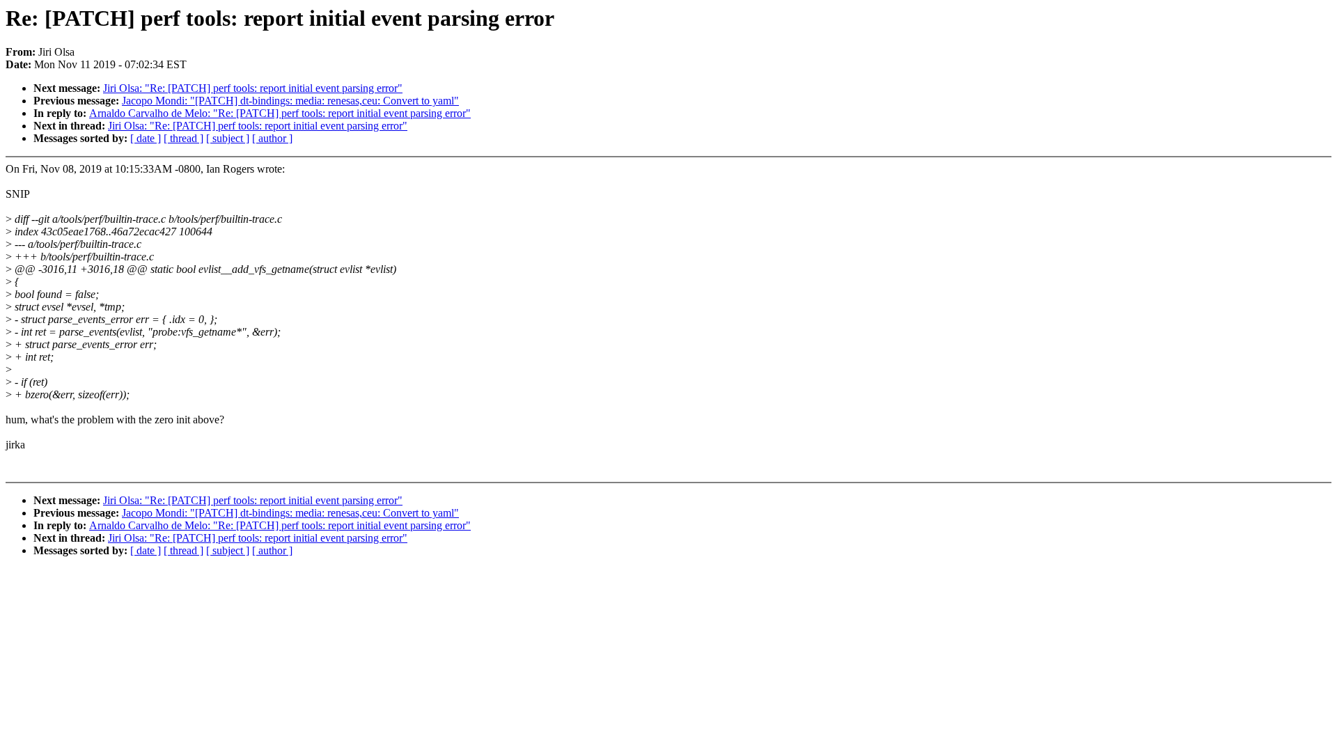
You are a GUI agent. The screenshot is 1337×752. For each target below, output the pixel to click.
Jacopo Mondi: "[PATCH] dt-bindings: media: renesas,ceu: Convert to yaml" (290, 101)
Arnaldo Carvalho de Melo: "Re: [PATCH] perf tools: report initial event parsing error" (280, 113)
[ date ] (145, 138)
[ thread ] (183, 138)
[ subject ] (227, 138)
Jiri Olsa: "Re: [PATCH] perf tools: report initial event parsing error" (252, 88)
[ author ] (272, 138)
